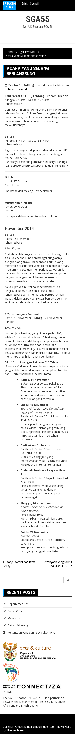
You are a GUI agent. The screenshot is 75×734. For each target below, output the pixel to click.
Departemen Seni (18, 604)
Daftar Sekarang (18, 625)
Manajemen (15, 618)
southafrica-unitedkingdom (52, 85)
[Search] (68, 580)
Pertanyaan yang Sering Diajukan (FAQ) (57, 564)
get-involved (19, 89)
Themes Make (15, 730)
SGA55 (37, 19)
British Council (30, 3)
